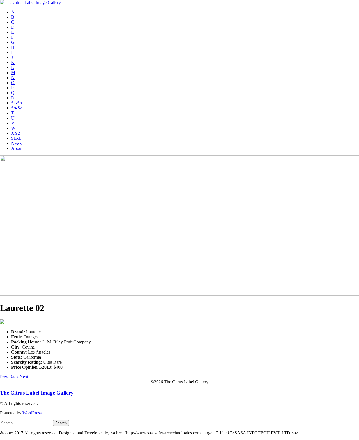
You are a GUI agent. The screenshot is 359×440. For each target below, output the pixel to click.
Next (24, 376)
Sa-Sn (16, 102)
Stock (16, 138)
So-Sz (16, 108)
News (16, 143)
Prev (4, 376)
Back (14, 376)
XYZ (16, 133)
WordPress (32, 413)
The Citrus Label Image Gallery (36, 393)
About (16, 148)
